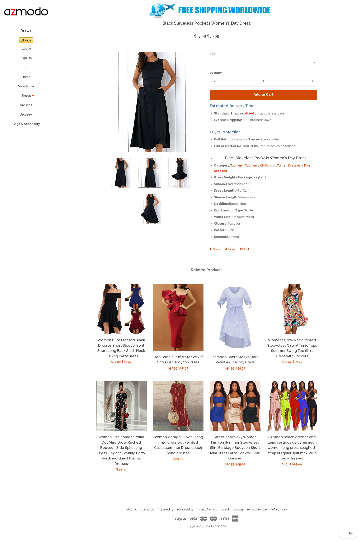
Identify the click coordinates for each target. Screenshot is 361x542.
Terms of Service (207, 509)
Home (26, 77)
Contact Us (147, 509)
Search (225, 509)
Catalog (238, 509)
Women (236, 165)
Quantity (216, 72)
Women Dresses (288, 165)
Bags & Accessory (26, 124)
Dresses (26, 105)
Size (213, 54)
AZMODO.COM (217, 526)
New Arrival (26, 86)
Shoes (26, 96)
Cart (27, 31)
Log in (26, 48)
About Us (131, 509)
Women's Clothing (258, 165)
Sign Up (26, 58)
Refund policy (279, 509)
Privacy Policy (185, 509)
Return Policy (165, 509)
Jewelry (26, 114)
